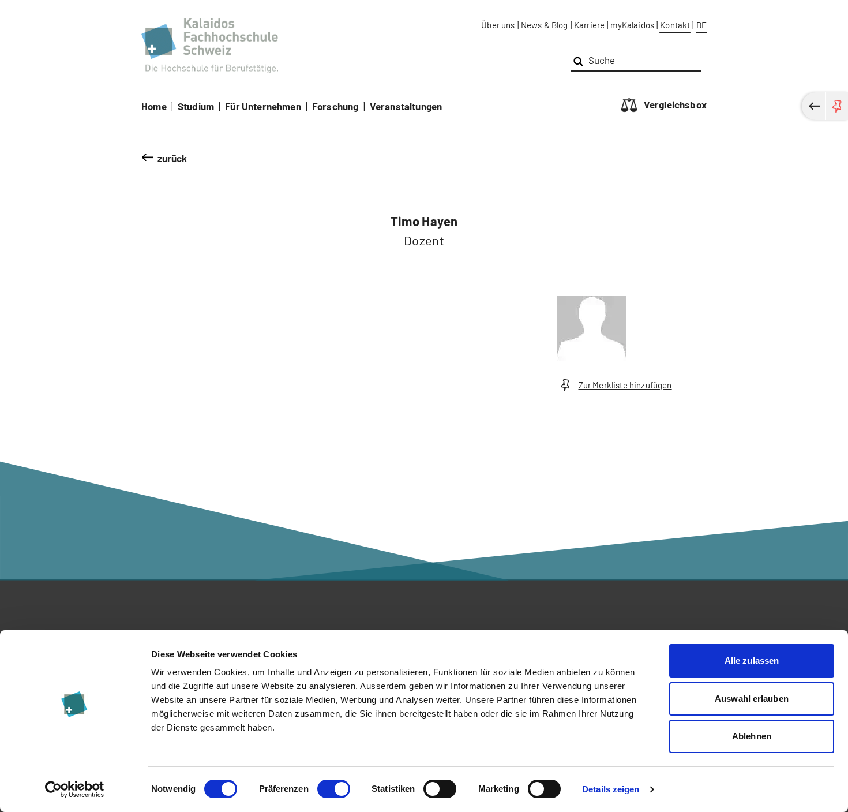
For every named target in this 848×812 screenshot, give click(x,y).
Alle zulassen (752, 660)
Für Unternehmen (263, 106)
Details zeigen (610, 789)
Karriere (589, 25)
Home (154, 106)
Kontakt (675, 25)
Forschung (335, 106)
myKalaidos (632, 25)
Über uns (498, 25)
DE (701, 25)
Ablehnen (751, 736)
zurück (172, 158)
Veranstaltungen (406, 106)
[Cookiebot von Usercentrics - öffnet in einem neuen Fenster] (74, 789)
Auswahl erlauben (752, 699)
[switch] (333, 789)
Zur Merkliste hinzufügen (625, 385)
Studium (196, 106)
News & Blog (544, 25)
